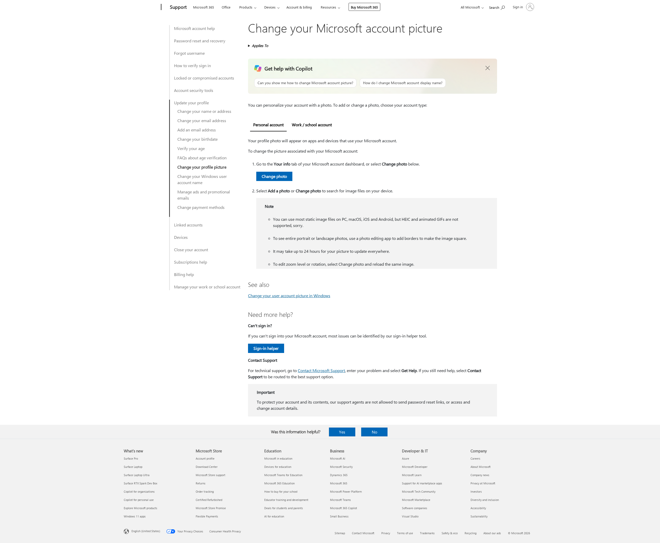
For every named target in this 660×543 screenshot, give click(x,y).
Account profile (205, 458)
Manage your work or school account (207, 286)
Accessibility (478, 508)
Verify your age (191, 148)
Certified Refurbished (209, 500)
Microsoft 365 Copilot (343, 508)
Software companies (414, 508)
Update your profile (191, 102)
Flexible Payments (207, 516)
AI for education (274, 516)
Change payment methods (201, 207)
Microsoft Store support (210, 475)
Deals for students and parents (283, 508)
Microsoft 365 (203, 7)
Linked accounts (188, 224)
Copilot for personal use (139, 500)
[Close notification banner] (488, 68)
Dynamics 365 (339, 475)
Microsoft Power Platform (346, 491)
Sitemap (340, 533)
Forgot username (189, 53)
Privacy (385, 533)
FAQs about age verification (202, 157)
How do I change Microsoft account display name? (402, 82)
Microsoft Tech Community (418, 491)
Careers (475, 458)
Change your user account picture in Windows (289, 295)
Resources (328, 7)
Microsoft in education (278, 458)
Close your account (191, 249)
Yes (342, 432)
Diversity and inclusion (485, 500)
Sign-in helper (266, 348)
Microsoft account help (194, 28)
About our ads (492, 533)
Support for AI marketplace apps (422, 483)
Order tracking (205, 491)
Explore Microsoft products (140, 508)
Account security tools (193, 90)
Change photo (274, 176)
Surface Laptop (133, 467)
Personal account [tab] (268, 124)
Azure (405, 458)
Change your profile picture (201, 167)
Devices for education (277, 467)
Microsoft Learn (412, 475)
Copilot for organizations (139, 491)
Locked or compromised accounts (204, 78)
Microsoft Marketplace (416, 500)
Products (245, 7)
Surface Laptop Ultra (137, 475)
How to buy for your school (281, 491)
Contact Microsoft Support (321, 370)
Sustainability (479, 516)
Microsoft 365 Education (279, 483)
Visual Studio (410, 516)
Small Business (339, 516)
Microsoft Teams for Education (283, 475)
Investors (476, 491)
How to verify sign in (192, 65)
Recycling (470, 533)
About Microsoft (481, 467)
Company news (480, 475)
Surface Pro (131, 458)
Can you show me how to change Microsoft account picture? (305, 82)
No (374, 432)
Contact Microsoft (363, 533)
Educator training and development (286, 500)
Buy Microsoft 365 (364, 7)
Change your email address (201, 120)
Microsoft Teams (340, 500)
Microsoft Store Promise (211, 508)
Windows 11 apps (135, 516)
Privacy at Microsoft (483, 483)
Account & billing (299, 7)
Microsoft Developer (414, 467)
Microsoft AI (337, 458)
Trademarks (427, 533)
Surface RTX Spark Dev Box (140, 483)
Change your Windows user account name (202, 179)
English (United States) (145, 531)
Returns (200, 483)
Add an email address (196, 129)
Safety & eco (450, 533)
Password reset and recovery (199, 40)
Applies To (260, 45)
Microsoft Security (341, 467)
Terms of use (405, 533)
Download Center (207, 467)
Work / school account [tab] (312, 124)
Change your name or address (204, 111)
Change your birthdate (197, 139)
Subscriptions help (190, 262)
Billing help (184, 274)
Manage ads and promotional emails (203, 195)
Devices (270, 7)
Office (226, 7)
